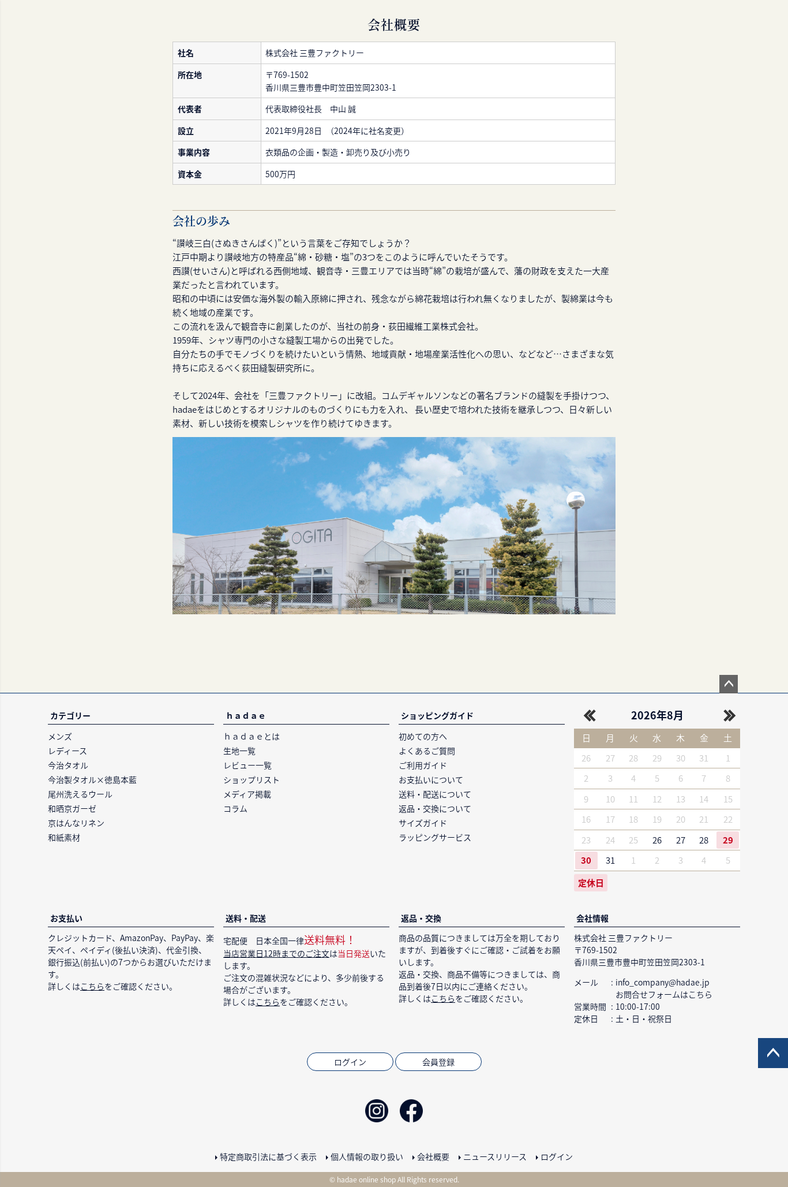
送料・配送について (435, 794)
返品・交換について (435, 808)
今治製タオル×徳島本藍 (92, 779)
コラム (235, 808)
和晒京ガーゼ (72, 808)
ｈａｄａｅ (246, 715)
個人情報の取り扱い (367, 1156)
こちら (92, 986)
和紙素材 (64, 837)
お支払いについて (431, 779)
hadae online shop (366, 1179)
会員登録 (438, 1061)
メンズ (60, 736)
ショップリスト (251, 779)
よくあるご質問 (427, 750)
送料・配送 (246, 918)
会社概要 (433, 1156)
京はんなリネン (76, 822)
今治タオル (68, 765)
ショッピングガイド (437, 715)
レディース (67, 750)
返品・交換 (421, 918)
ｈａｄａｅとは (251, 736)
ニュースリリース (495, 1156)
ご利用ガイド (423, 765)
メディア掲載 (247, 794)
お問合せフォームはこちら (664, 994)
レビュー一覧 (247, 765)
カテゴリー (70, 715)
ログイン (350, 1061)
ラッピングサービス (435, 837)
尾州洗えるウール (80, 794)
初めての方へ (423, 736)
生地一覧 (239, 750)
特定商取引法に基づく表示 (268, 1156)
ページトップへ (728, 684)
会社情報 (592, 918)
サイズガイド (423, 822)
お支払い (66, 918)
